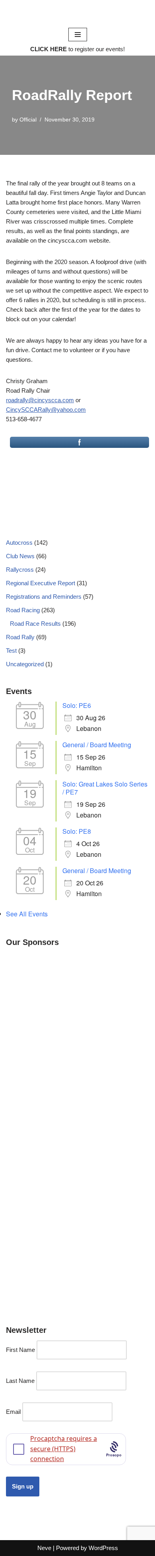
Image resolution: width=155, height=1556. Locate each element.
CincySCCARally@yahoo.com (46, 409)
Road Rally (20, 637)
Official (28, 120)
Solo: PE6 (76, 705)
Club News (20, 556)
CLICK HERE (48, 49)
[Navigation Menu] (77, 34)
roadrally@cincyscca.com (40, 400)
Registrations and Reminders (43, 596)
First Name (20, 1349)
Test (11, 650)
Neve (44, 1547)
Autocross (19, 542)
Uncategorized (25, 664)
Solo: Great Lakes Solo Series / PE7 (104, 787)
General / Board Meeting (96, 744)
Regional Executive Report (40, 583)
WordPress (103, 1547)
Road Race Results (35, 623)
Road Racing (23, 610)
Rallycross (20, 569)
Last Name (20, 1380)
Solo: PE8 (76, 831)
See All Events (27, 913)
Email (13, 1411)
